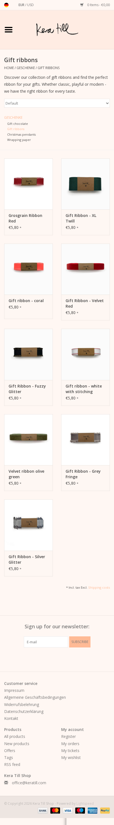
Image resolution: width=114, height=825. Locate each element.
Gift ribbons (48, 67)
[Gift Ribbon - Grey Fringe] (85, 439)
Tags (8, 757)
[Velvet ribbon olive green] (28, 439)
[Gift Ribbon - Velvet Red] (85, 269)
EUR (22, 4)
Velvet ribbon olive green (26, 474)
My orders (70, 743)
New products (16, 743)
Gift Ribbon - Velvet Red (85, 303)
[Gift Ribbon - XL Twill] (85, 183)
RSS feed (12, 764)
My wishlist (71, 757)
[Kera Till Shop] (66, 29)
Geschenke (26, 67)
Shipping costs (99, 587)
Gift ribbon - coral (26, 300)
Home (9, 67)
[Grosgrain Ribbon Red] (28, 183)
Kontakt (11, 718)
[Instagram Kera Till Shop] (67, 658)
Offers (9, 750)
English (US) (13, 5)
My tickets (70, 750)
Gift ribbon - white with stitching (84, 388)
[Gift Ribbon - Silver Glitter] (28, 524)
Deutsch (6, 5)
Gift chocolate (17, 124)
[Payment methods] (42, 810)
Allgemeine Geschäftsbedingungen (35, 697)
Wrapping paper (19, 140)
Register (68, 736)
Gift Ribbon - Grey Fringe (83, 474)
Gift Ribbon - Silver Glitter (27, 559)
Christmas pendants (21, 134)
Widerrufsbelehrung (21, 704)
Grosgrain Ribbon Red (25, 218)
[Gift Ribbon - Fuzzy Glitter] (28, 354)
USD (30, 4)
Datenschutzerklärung (23, 711)
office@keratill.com (29, 782)
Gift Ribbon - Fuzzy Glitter (27, 388)
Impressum (14, 690)
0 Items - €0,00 (98, 4)
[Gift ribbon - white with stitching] (85, 354)
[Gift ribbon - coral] (28, 269)
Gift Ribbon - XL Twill (81, 218)
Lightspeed (85, 803)
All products (14, 736)
